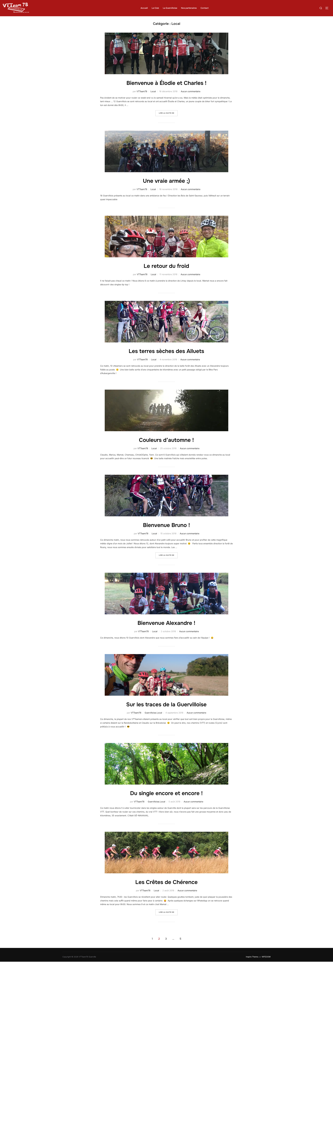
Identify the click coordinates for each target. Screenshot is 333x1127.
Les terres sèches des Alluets (166, 351)
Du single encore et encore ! (166, 793)
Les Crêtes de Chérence (166, 882)
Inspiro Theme (252, 957)
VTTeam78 (142, 91)
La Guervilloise (170, 8)
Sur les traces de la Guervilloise (166, 704)
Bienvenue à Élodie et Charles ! (166, 83)
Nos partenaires (189, 8)
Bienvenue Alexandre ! (166, 623)
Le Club (155, 8)
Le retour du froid (166, 266)
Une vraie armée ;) (166, 180)
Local (153, 91)
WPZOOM (266, 957)
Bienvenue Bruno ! (166, 525)
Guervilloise (150, 712)
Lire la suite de (168, 113)
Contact (205, 8)
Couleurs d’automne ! (166, 440)
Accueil (144, 8)
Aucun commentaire (190, 91)
